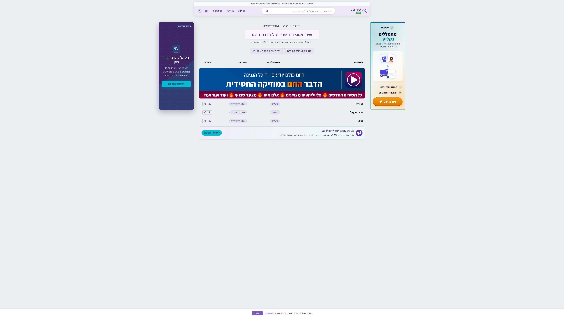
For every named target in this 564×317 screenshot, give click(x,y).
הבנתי (257, 313)
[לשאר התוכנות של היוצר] (200, 11)
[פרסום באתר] (206, 11)
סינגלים (275, 104)
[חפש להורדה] (267, 11)
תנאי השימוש (272, 313)
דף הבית (297, 26)
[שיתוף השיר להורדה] (205, 104)
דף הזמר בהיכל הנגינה (268, 51)
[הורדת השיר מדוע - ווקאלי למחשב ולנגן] (209, 112)
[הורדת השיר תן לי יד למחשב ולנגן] (209, 104)
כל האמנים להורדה (297, 51)
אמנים (285, 26)
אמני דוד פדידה (238, 104)
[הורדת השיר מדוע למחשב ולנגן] (209, 121)
